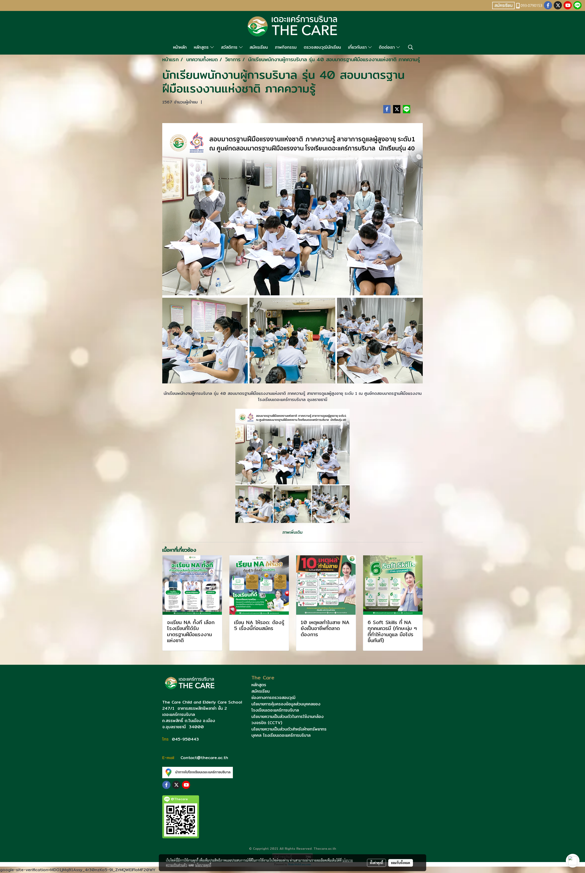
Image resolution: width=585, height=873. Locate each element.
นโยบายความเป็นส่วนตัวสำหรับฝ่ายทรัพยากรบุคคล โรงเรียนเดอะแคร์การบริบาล (289, 732)
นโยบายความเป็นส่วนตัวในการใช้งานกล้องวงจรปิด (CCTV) (287, 719)
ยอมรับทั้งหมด (400, 863)
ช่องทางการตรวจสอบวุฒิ (273, 697)
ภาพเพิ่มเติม (292, 532)
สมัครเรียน (259, 47)
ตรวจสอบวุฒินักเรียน (322, 47)
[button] (411, 47)
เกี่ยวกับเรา (358, 47)
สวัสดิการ (230, 47)
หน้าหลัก (180, 47)
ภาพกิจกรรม (286, 47)
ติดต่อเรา (387, 47)
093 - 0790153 (187, 745)
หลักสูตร (202, 47)
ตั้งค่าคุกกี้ (376, 863)
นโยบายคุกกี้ (203, 865)
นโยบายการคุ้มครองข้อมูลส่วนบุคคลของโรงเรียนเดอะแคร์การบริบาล (285, 707)
